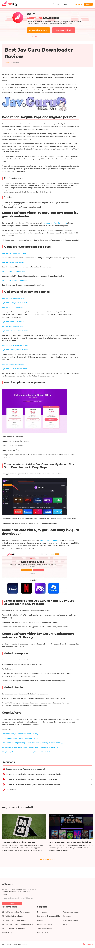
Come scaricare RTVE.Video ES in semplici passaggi (21, 738)
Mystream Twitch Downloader (13, 364)
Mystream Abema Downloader (13, 322)
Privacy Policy (43, 933)
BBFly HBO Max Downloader (14, 920)
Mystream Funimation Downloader (15, 345)
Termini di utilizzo (44, 929)
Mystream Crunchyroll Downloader (15, 350)
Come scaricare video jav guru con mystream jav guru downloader (33, 774)
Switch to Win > (33, 36)
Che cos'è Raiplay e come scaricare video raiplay (20, 734)
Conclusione (11, 790)
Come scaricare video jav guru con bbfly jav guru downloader (31, 779)
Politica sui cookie (44, 924)
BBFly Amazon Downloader (13, 929)
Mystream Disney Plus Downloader (15, 303)
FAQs (65, 924)
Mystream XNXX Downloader (13, 262)
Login (88, 4)
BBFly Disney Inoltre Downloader (16, 912)
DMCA (40, 920)
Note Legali (42, 912)
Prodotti (56, 4)
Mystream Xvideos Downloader (13, 271)
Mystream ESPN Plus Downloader (14, 369)
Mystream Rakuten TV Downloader (15, 331)
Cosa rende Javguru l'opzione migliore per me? (25, 769)
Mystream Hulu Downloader (12, 307)
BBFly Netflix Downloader (13, 916)
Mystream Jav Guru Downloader (55, 223)
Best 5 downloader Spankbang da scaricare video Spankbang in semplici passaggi (33, 743)
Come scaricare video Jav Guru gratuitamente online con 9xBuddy (33, 784)
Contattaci (67, 916)
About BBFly (7, 933)
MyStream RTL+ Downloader (12, 326)
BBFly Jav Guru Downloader (49, 540)
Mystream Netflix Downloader (13, 298)
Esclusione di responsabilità (48, 916)
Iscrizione (78, 4)
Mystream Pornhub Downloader (14, 253)
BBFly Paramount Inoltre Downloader (18, 924)
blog (65, 4)
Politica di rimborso (71, 920)
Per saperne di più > (47, 860)
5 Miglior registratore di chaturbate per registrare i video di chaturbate (28, 752)
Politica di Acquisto (71, 912)
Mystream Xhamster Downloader (14, 280)
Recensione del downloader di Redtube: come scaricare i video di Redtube (30, 747)
